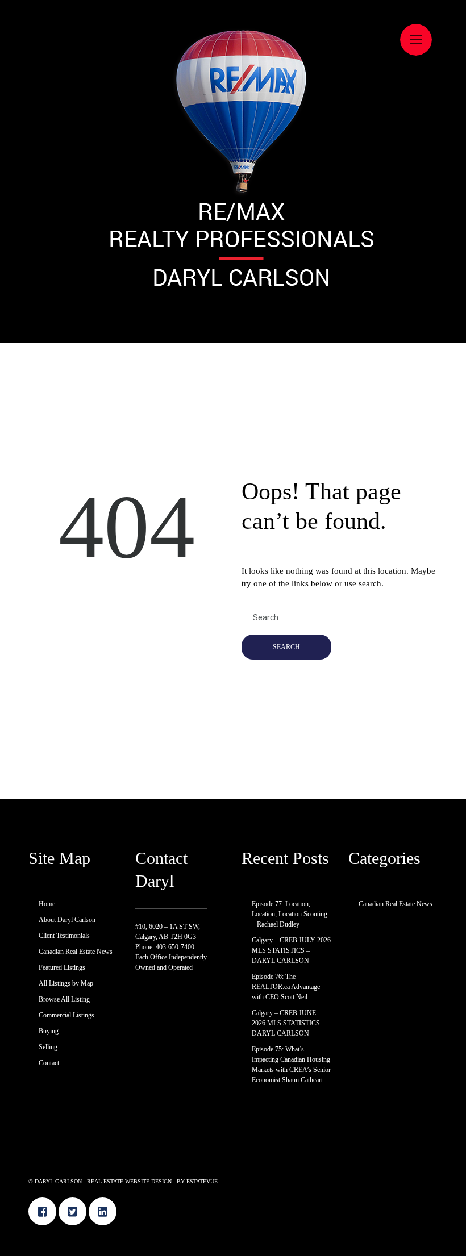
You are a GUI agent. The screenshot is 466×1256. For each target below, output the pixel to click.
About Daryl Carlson (67, 920)
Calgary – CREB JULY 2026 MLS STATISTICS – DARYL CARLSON (291, 950)
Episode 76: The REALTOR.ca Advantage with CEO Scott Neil (286, 987)
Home (47, 904)
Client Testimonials (64, 936)
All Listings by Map (66, 983)
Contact (49, 1063)
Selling (48, 1047)
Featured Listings (62, 967)
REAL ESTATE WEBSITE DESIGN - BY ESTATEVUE (152, 1181)
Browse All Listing (64, 999)
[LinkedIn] (102, 1211)
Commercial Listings (66, 1015)
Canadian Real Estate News (76, 951)
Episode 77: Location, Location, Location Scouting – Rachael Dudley (289, 914)
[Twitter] (72, 1211)
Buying (49, 1031)
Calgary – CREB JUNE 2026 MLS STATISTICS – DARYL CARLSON (288, 1023)
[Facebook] (42, 1211)
